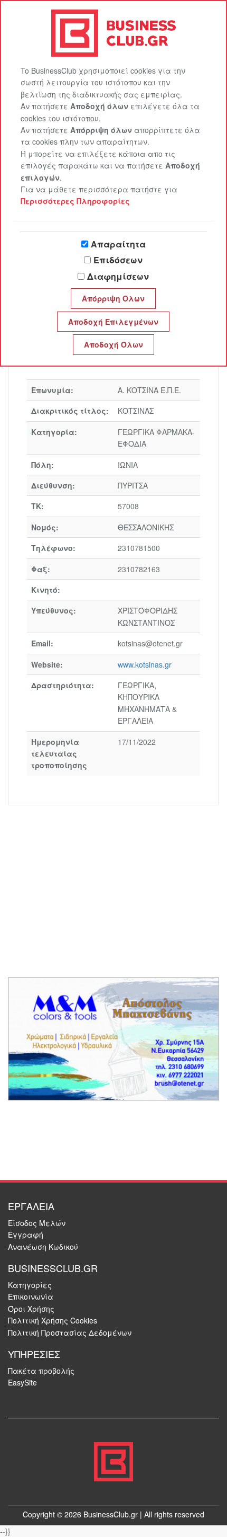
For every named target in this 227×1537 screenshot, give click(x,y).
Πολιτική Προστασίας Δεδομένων (69, 1332)
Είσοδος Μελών (36, 1223)
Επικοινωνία (30, 1296)
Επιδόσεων (118, 260)
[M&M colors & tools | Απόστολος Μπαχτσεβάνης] (113, 1038)
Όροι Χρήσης (31, 1308)
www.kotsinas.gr (145, 664)
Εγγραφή (25, 1234)
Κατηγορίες (30, 1285)
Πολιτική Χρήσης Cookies (52, 1320)
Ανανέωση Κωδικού (43, 1246)
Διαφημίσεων (118, 276)
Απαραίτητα (118, 244)
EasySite (22, 1382)
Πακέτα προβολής (41, 1370)
